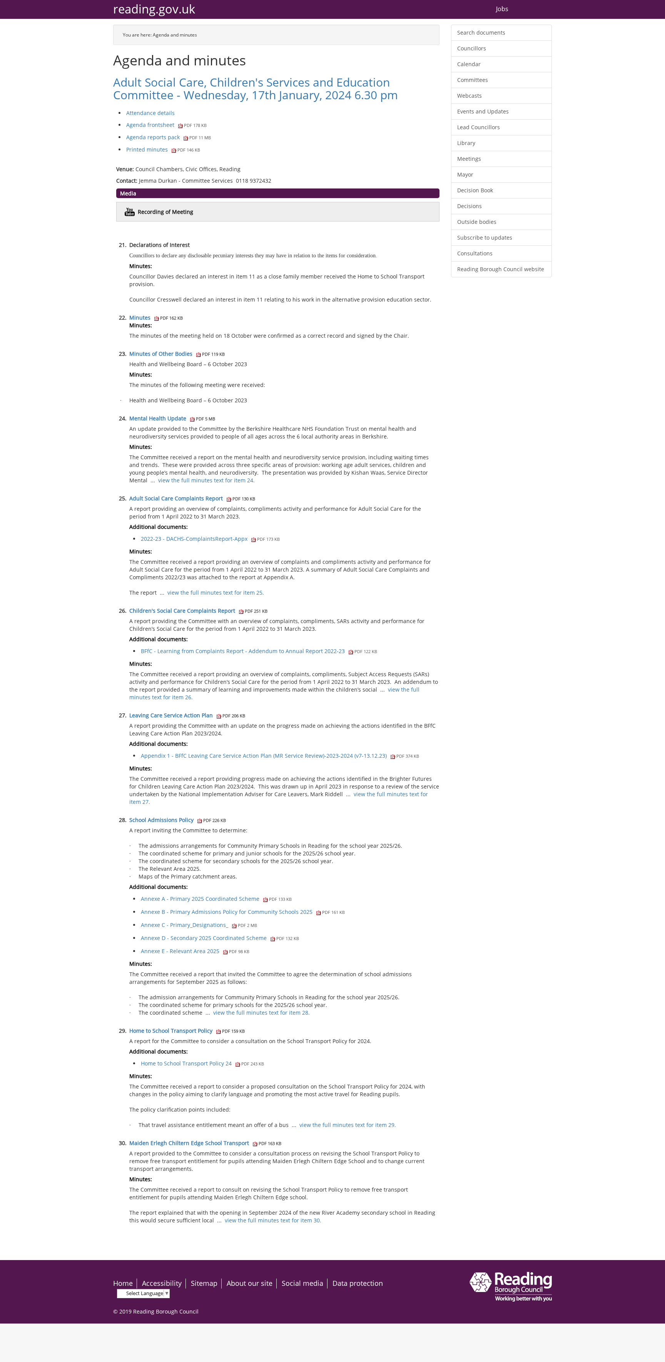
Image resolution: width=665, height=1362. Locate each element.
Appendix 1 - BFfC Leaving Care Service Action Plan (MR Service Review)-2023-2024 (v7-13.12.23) (280, 755)
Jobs (502, 9)
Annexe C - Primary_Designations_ (199, 925)
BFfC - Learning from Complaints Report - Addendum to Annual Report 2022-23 (259, 651)
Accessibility (162, 1283)
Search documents (481, 32)
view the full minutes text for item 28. (261, 1012)
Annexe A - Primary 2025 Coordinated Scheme (216, 898)
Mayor (465, 174)
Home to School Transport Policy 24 (202, 1063)
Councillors (471, 48)
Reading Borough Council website (500, 269)
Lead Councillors (478, 127)
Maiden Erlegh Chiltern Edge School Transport (205, 1143)
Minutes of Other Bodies (177, 353)
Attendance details (150, 113)
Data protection (357, 1283)
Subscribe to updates (484, 237)
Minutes (156, 317)
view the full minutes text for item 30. (273, 1220)
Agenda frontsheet (166, 124)
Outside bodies (476, 221)
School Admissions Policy (177, 820)
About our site (249, 1283)
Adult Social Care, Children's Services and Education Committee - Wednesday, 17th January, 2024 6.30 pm (255, 88)
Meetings (469, 158)
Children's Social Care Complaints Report (198, 610)
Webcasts (469, 95)
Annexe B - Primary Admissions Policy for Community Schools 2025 (243, 911)
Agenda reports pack (168, 137)
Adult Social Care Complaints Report (192, 498)
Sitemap (204, 1283)
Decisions (469, 206)
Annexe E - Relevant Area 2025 (195, 951)
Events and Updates (483, 111)
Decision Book (475, 190)
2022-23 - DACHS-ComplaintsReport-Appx (210, 538)
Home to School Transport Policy (187, 1030)
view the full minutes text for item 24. (206, 480)
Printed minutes (163, 149)
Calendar (469, 64)
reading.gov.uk (154, 9)
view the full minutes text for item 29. (347, 1125)
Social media (302, 1283)
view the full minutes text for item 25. (215, 592)
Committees (472, 79)
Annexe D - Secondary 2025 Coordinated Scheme (220, 938)
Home (123, 1283)
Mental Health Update (172, 418)
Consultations (475, 253)
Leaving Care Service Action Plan (187, 715)
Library (466, 143)
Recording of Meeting (165, 211)
